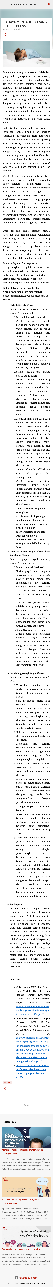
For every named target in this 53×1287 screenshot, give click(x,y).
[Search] (49, 4)
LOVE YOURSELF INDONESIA (22, 4)
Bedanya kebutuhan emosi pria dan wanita (21, 1249)
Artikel (7, 1082)
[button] (5, 35)
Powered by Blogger (28, 1277)
